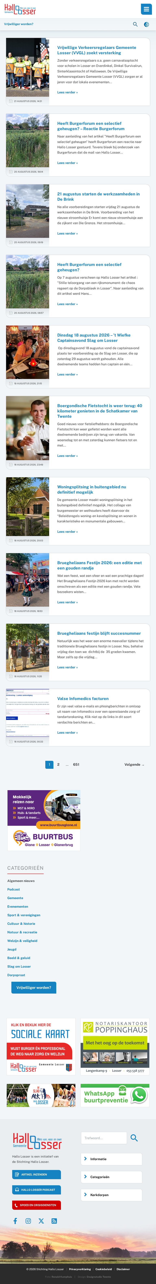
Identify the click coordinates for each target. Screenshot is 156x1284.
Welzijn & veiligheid (22, 941)
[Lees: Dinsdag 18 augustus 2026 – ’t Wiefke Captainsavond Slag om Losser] (27, 352)
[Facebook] (15, 1221)
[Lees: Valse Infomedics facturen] (27, 713)
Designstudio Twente (99, 1276)
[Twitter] (41, 1221)
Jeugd (11, 949)
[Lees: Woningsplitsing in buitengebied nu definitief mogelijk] (27, 506)
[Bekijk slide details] (43, 820)
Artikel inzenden (34, 1174)
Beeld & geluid (18, 958)
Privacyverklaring (80, 1269)
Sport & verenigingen (23, 915)
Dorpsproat (16, 975)
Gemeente (15, 898)
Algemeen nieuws (21, 881)
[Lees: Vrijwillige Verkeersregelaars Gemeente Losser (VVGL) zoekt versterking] (27, 67)
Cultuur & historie (21, 924)
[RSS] (54, 1221)
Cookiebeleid (103, 1269)
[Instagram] (28, 1221)
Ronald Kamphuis (62, 1276)
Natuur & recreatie (22, 932)
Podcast (13, 889)
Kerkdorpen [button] (99, 1195)
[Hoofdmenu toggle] (146, 9)
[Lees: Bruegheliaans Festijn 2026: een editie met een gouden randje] (27, 580)
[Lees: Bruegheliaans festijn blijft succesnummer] (27, 647)
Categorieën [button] (99, 1177)
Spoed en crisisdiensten (38, 1205)
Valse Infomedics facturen (83, 698)
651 (76, 764)
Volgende (135, 764)
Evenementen (17, 906)
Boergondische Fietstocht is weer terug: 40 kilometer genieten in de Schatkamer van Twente (99, 411)
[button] (136, 24)
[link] (146, 24)
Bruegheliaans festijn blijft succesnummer (99, 633)
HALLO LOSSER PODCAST (38, 1189)
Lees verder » (67, 92)
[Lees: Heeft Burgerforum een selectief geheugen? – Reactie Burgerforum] (27, 140)
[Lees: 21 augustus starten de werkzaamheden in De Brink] (27, 211)
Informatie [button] (98, 1159)
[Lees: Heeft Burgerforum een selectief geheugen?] (27, 281)
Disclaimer (123, 1269)
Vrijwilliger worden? (33, 987)
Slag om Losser (19, 966)
